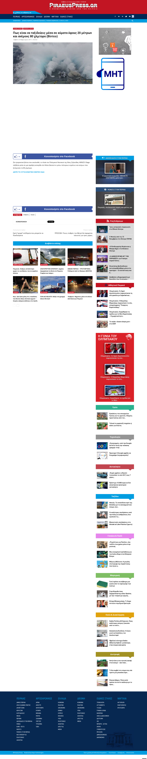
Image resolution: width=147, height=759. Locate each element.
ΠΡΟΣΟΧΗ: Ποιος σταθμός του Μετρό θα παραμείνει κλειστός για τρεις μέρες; (74, 234)
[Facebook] (115, 17)
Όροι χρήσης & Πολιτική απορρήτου (95, 753)
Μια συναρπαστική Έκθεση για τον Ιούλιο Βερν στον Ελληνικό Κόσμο (120, 554)
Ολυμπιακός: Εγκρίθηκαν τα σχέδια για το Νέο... (115, 399)
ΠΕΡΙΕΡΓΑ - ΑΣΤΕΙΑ (28, 28)
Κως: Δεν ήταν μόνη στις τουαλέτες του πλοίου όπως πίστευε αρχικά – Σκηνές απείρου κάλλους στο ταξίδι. (25, 299)
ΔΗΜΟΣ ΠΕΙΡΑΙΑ (27, 21)
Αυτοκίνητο (115, 467)
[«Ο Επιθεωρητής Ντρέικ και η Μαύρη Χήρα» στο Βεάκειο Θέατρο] (102, 249)
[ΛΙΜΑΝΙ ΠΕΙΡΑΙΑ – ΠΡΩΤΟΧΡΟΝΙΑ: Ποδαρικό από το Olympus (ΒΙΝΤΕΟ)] (80, 257)
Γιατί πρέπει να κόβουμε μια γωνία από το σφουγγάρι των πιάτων (120, 584)
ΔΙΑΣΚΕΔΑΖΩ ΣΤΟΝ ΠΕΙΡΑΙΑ (117, 158)
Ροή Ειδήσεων (116, 221)
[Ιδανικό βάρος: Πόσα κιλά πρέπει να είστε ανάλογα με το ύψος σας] (102, 682)
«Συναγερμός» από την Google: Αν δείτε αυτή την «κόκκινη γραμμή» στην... (120, 445)
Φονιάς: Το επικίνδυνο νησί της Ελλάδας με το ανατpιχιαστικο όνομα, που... (120, 505)
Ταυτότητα (112, 753)
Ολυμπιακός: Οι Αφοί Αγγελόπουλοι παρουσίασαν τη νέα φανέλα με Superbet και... (120, 293)
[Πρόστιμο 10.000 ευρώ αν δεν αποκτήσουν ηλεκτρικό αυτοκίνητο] (102, 485)
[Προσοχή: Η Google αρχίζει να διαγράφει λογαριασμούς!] (102, 455)
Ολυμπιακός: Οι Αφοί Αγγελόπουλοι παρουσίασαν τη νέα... (115, 357)
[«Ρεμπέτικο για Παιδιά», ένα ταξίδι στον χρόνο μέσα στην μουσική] (102, 544)
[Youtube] (129, 17)
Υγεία (114, 407)
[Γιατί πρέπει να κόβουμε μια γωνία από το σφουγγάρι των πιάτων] (102, 584)
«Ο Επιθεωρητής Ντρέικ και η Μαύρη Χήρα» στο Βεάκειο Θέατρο (120, 249)
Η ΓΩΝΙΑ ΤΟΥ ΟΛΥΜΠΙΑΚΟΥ (107, 338)
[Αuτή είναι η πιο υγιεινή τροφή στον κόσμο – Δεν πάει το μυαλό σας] (102, 663)
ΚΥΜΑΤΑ (25, 215)
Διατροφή (114, 654)
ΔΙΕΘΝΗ (47, 16)
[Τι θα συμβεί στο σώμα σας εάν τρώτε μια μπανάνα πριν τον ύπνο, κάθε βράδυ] (102, 672)
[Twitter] (126, 17)
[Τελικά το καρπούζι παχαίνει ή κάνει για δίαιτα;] (102, 425)
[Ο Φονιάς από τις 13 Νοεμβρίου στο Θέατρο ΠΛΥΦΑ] (102, 239)
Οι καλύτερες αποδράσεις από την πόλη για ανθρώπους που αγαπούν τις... (120, 515)
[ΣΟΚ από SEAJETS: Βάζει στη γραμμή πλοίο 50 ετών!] (52, 284)
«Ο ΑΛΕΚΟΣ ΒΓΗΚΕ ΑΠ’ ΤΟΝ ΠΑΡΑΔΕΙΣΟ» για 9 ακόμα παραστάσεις (119, 258)
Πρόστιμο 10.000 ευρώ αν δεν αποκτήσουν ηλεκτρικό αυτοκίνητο (120, 485)
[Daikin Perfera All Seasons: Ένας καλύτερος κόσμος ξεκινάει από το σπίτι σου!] (102, 623)
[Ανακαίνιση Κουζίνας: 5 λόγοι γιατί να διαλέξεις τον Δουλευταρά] (102, 633)
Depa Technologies (37, 753)
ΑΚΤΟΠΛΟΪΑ (44, 264)
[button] (132, 22)
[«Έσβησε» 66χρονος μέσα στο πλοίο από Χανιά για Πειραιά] (80, 284)
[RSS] (122, 17)
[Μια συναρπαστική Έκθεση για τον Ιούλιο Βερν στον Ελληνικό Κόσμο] (102, 554)
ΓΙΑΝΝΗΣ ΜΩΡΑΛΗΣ (52, 21)
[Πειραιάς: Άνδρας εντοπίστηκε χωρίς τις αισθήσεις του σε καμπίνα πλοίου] (25, 257)
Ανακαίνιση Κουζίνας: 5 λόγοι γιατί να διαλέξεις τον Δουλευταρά (120, 633)
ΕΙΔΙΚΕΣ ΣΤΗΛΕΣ (66, 16)
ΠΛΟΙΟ (33, 215)
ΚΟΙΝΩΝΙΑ (71, 292)
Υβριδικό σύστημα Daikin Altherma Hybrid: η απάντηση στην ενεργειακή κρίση (119, 643)
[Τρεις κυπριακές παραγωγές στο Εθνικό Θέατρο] (102, 229)
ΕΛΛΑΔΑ (39, 16)
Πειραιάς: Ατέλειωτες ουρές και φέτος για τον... (115, 208)
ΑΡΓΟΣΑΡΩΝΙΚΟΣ (28, 16)
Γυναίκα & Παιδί (115, 536)
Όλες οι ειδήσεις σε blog (22, 13)
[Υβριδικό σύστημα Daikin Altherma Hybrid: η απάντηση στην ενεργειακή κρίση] (102, 643)
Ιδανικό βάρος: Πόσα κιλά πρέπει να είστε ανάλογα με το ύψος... (120, 682)
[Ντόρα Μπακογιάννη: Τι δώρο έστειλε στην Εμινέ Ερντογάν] (102, 603)
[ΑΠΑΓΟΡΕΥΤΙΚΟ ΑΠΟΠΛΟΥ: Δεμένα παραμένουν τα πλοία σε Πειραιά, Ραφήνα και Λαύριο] (52, 257)
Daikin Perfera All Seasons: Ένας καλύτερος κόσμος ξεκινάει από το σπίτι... (121, 623)
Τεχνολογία (115, 437)
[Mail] (118, 17)
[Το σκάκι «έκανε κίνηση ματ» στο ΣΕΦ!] (102, 324)
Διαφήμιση (121, 753)
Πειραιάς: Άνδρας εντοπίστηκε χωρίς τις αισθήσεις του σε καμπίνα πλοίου (25, 271)
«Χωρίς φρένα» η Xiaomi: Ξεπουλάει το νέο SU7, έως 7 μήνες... (120, 475)
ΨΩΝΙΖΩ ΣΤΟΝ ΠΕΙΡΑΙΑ (116, 190)
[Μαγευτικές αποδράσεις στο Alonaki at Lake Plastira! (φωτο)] (102, 524)
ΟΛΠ (66, 21)
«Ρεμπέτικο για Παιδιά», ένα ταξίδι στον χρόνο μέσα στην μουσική (119, 544)
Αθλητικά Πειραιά (116, 285)
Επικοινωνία (130, 753)
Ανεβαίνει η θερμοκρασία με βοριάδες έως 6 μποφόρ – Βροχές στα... (119, 279)
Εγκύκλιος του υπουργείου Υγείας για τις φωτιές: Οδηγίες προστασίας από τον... (120, 416)
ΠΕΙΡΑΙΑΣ (16, 16)
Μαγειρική (115, 575)
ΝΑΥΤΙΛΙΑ (55, 16)
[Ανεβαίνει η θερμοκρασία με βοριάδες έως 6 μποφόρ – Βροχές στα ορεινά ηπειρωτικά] (102, 279)
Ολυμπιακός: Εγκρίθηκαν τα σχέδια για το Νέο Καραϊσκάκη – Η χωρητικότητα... (120, 314)
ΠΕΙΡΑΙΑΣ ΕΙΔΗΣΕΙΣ (39, 21)
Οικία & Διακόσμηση (115, 615)
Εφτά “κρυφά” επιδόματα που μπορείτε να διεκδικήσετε (28, 234)
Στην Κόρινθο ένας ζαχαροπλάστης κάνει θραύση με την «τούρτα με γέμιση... (120, 594)
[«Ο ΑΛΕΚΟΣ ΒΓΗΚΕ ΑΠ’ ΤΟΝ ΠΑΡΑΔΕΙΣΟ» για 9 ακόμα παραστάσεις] (102, 258)
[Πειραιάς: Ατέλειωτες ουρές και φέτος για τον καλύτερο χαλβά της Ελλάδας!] (115, 199)
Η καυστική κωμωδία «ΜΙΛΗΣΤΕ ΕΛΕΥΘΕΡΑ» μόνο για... (115, 177)
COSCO (61, 21)
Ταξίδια (114, 496)
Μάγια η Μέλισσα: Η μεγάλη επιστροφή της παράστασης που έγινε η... (119, 564)
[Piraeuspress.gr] (73, 6)
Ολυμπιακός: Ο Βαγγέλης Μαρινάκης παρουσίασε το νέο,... (114, 378)
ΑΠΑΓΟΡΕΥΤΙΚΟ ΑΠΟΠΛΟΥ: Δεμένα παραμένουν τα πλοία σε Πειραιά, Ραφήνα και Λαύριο (52, 271)
